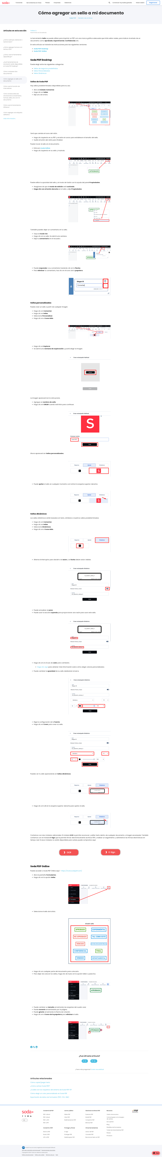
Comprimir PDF (89, 1120)
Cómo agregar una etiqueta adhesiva (12, 114)
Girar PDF (67, 1117)
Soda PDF (73, 18)
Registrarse (153, 3)
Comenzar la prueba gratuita (122, 3)
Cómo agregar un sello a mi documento (12, 80)
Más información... (9, 119)
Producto (109, 1135)
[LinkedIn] (36, 1047)
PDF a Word (46, 1114)
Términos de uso (50, 1155)
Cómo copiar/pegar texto (40, 1082)
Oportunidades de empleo (48, 1150)
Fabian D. (33, 31)
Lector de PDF (89, 1132)
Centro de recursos (112, 1114)
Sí (84, 1061)
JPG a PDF (46, 1137)
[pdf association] (135, 1111)
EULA (57, 1155)
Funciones (19, 3)
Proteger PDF (68, 1134)
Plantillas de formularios (114, 1127)
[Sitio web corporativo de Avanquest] (23, 1147)
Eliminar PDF (89, 1123)
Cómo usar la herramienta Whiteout (12, 106)
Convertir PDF (89, 1134)
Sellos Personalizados (42, 71)
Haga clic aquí (42, 667)
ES (24, 1120)
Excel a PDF (46, 1134)
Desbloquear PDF (69, 1137)
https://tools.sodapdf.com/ (71, 871)
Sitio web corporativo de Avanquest (31, 1150)
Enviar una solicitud (97, 1069)
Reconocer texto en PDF (92, 1137)
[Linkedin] (31, 1116)
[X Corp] (34, 1047)
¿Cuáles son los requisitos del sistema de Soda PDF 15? (51, 1090)
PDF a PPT (46, 1123)
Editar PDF (67, 1114)
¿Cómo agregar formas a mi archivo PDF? (12, 48)
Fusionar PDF (89, 1114)
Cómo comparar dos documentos (10, 72)
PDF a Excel (46, 1117)
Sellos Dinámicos (40, 73)
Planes (47, 3)
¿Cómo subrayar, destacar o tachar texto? (12, 41)
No (93, 1061)
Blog (108, 1124)
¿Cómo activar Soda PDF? (40, 1086)
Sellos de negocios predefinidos (46, 68)
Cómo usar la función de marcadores (11, 87)
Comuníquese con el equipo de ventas (115, 1118)
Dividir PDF (88, 1117)
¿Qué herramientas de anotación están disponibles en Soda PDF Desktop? (12, 64)
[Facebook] (31, 1047)
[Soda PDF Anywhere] (27, 1111)
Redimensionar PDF (70, 1120)
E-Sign (66, 1132)
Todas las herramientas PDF (115, 1130)
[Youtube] (28, 1116)
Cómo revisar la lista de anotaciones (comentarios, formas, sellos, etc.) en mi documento (12, 97)
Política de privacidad (27, 1155)
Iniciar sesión (140, 3)
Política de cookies (39, 1155)
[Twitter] (25, 1116)
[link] (109, 3)
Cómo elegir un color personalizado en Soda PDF (48, 1093)
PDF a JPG (46, 1120)
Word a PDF (46, 1132)
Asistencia (67, 3)
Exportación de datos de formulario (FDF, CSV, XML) (49, 1097)
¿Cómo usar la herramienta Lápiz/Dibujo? (12, 56)
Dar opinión (110, 1122)
